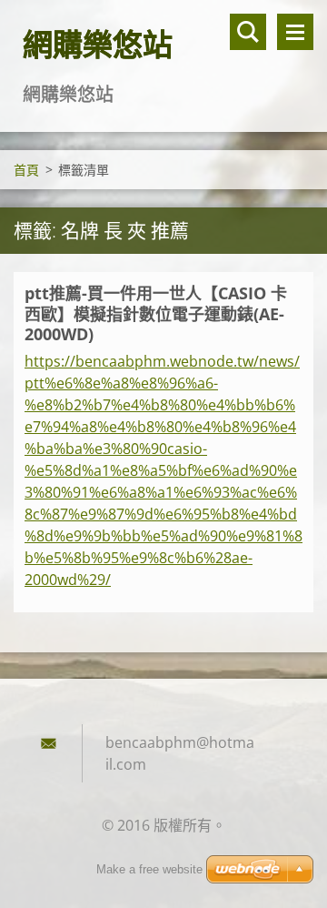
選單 (295, 32)
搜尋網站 (248, 32)
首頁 (26, 169)
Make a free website (149, 869)
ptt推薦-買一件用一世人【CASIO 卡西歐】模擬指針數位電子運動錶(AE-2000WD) (156, 313)
